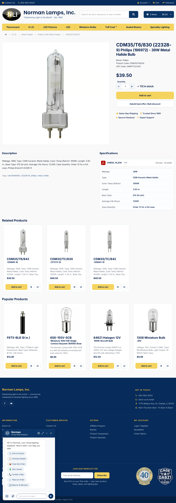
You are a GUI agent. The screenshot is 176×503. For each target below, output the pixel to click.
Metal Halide (27, 34)
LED (68, 27)
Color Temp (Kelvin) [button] (111, 183)
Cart (157, 3)
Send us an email (146, 399)
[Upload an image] (12, 496)
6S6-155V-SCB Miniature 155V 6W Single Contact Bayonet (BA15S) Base (66, 340)
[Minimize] (47, 433)
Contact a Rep (16, 474)
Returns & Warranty (18, 485)
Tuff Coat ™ (111, 27)
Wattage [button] (106, 171)
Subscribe (102, 475)
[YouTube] (11, 403)
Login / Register (141, 426)
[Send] (50, 496)
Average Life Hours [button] (111, 201)
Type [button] (104, 177)
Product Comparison (99, 433)
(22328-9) (25, 175)
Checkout (169, 3)
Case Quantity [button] (108, 207)
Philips (125, 60)
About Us (6, 426)
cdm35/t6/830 (13, 175)
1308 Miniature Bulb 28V (151, 339)
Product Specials (97, 437)
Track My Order (17, 464)
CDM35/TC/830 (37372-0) (61, 260)
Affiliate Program (97, 426)
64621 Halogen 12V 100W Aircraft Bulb (107, 339)
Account (143, 3)
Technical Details (17, 458)
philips (33, 175)
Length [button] (105, 189)
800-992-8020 (27, 3)
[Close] (51, 433)
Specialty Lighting (159, 27)
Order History (140, 433)
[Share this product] (31, 287)
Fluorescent (13, 27)
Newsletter (139, 429)
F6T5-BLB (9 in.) (18, 337)
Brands (93, 429)
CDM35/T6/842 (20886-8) (18, 260)
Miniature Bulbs (87, 27)
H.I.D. (31, 27)
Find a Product (16, 453)
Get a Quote (15, 469)
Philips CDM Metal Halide (49, 34)
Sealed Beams (133, 27)
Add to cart (145, 95)
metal (40, 175)
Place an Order (16, 480)
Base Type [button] (107, 195)
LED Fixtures (50, 27)
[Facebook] (4, 403)
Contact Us (10, 3)
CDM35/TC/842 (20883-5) (105, 260)
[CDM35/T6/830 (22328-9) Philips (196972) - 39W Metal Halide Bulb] (56, 93)
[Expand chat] (43, 433)
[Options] (38, 433)
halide (46, 175)
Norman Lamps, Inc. (49, 12)
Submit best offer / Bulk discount (145, 104)
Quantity (121, 81)
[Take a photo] (6, 496)
